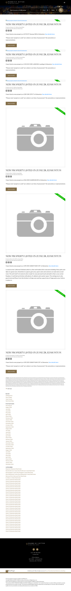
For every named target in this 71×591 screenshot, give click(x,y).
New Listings (9, 397)
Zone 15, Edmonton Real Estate (15, 382)
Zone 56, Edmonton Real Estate (52, 384)
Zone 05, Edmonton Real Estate (33, 380)
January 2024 (9, 462)
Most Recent (9, 405)
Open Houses (9, 399)
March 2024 (9, 459)
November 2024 (10, 444)
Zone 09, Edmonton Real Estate (19, 381)
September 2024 (10, 448)
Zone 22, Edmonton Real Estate (11, 383)
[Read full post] (35, 21)
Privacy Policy (47, 570)
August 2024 (9, 450)
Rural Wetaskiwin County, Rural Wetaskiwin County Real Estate (17, 378)
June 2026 (8, 410)
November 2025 (10, 423)
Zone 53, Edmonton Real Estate (30, 384)
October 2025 (9, 425)
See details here (50, 34)
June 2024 (8, 453)
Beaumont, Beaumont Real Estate (16, 377)
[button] (34, 549)
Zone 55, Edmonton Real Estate (41, 384)
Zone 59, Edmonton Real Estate (13, 531)
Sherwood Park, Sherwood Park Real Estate (35, 378)
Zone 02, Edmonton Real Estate (11, 380)
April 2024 (8, 457)
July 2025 (8, 430)
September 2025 (10, 427)
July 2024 (8, 451)
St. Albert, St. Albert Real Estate (48, 378)
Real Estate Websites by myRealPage (58, 570)
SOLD (62, 6)
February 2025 (9, 439)
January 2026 (9, 419)
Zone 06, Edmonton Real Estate (44, 380)
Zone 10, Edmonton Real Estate (30, 381)
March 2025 (9, 437)
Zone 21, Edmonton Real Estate (59, 382)
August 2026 (9, 407)
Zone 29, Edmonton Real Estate (55, 383)
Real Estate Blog (10, 401)
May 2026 (8, 412)
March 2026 (9, 416)
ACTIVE (57, 6)
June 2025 (8, 432)
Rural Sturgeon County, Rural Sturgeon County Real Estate (54, 377)
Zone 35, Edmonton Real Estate (19, 384)
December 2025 (9, 421)
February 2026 (9, 418)
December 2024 (9, 443)
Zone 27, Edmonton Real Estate (33, 383)
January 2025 (9, 441)
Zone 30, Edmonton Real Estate (13, 518)
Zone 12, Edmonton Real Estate (41, 381)
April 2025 (8, 435)
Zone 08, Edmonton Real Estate (13, 490)
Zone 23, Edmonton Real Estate (22, 383)
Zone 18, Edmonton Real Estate (37, 382)
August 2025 (9, 428)
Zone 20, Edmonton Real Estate (48, 382)
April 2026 (8, 414)
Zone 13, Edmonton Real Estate (52, 381)
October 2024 (9, 446)
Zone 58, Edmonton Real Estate (16, 28)
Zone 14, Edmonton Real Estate (13, 499)
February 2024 (9, 460)
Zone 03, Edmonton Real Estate (22, 380)
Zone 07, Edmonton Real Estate (55, 380)
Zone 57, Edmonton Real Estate (13, 527)
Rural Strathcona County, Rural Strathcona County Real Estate (33, 377)
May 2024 (8, 455)
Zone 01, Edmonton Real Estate (59, 378)
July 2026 (8, 409)
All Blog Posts (9, 395)
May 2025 (8, 434)
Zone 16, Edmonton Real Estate (26, 382)
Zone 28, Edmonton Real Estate (44, 383)
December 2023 (9, 464)
